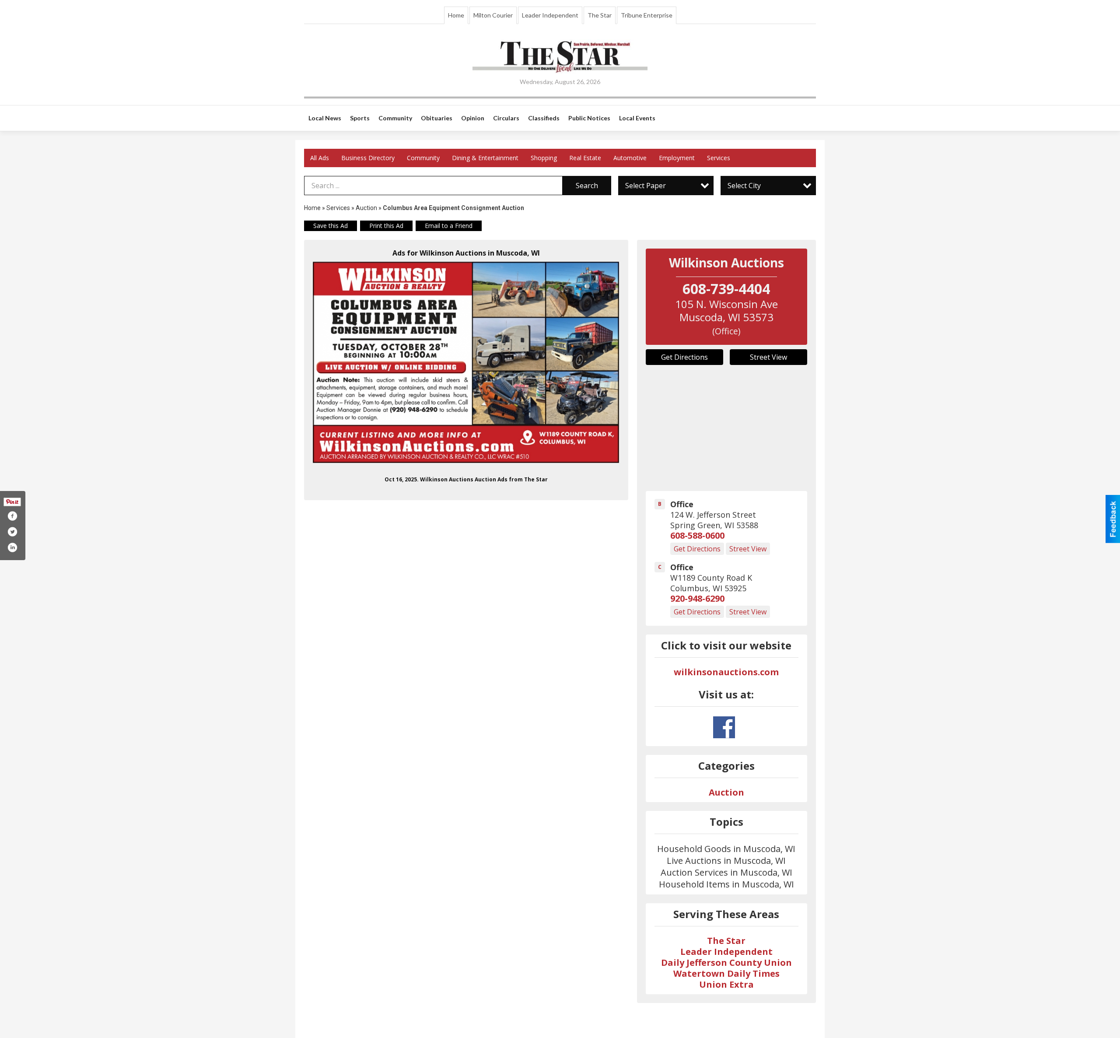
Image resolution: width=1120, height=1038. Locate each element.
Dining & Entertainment (485, 158)
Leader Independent (550, 15)
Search (587, 185)
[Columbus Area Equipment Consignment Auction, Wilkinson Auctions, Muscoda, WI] (466, 362)
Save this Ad (330, 225)
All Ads (319, 158)
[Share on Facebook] (12, 516)
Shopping (544, 158)
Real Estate (585, 158)
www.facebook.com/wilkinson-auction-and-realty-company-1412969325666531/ (724, 727)
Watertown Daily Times (726, 973)
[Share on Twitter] (12, 532)
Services (718, 158)
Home (456, 15)
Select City (744, 185)
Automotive (630, 158)
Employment (677, 158)
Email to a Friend (448, 225)
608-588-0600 (697, 535)
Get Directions (684, 357)
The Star (600, 15)
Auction (366, 207)
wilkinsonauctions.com (726, 671)
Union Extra (726, 984)
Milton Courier (493, 15)
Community (423, 158)
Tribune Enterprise (646, 15)
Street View (768, 357)
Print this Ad (386, 225)
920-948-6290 (697, 598)
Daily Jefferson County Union (726, 962)
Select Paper (645, 185)
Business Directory (368, 158)
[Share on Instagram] (12, 547)
